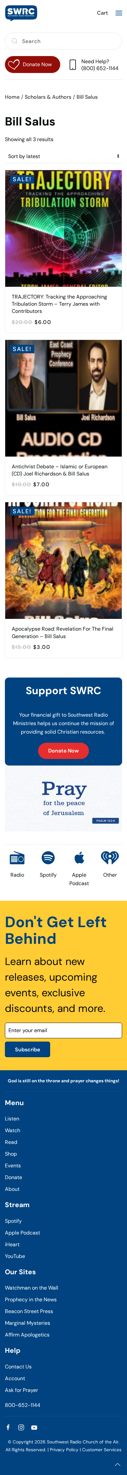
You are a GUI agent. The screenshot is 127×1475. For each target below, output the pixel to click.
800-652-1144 (22, 1405)
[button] (119, 13)
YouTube (15, 1256)
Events (13, 1165)
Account (15, 1378)
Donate (13, 1177)
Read (11, 1142)
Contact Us (18, 1366)
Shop (11, 1153)
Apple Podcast (22, 1232)
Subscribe (27, 1049)
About (12, 1189)
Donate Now (63, 750)
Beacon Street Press (29, 1311)
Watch (12, 1130)
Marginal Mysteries (27, 1323)
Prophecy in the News (31, 1299)
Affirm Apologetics (27, 1334)
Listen (12, 1118)
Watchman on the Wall (31, 1287)
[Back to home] (21, 13)
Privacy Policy (64, 1450)
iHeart (12, 1244)
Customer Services (101, 1450)
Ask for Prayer (21, 1390)
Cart (102, 12)
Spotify (13, 1221)
